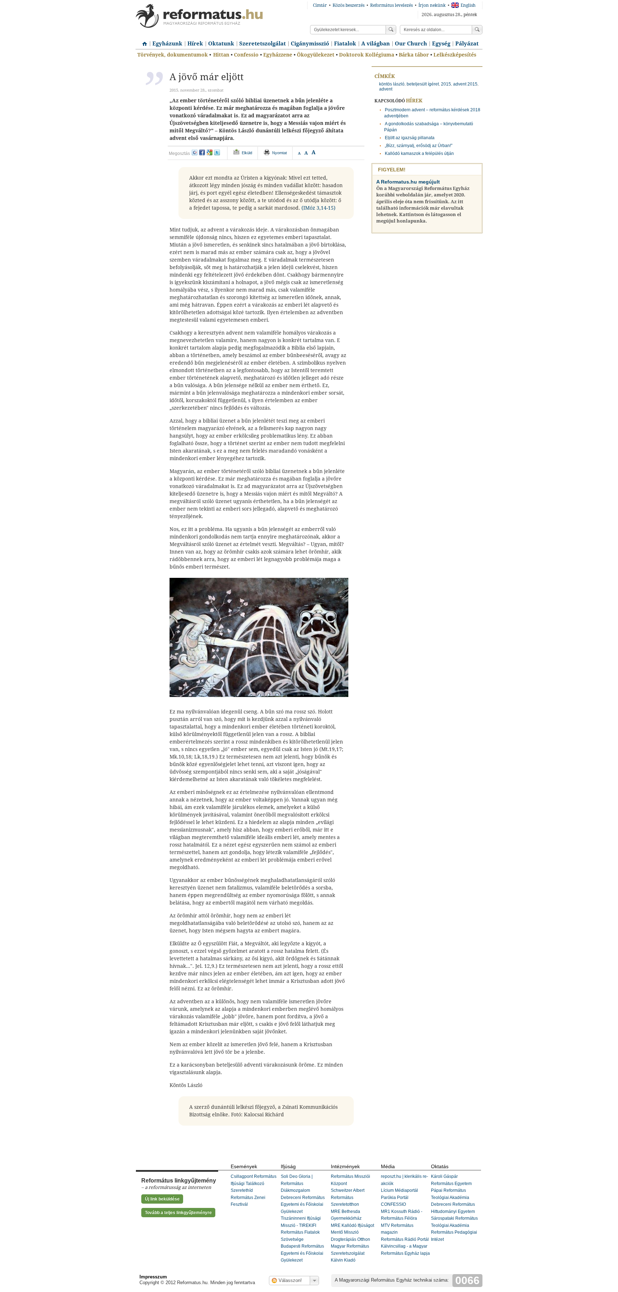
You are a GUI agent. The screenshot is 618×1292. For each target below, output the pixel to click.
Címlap (143, 41)
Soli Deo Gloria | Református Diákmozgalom (297, 1183)
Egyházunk (167, 43)
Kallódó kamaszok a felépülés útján (419, 153)
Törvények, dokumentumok (172, 55)
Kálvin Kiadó (343, 1260)
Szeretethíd (242, 1190)
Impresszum (153, 1276)
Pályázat (467, 43)
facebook (202, 152)
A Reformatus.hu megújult (408, 182)
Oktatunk (221, 43)
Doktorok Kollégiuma (366, 55)
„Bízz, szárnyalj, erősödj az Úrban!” (418, 145)
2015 (446, 84)
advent (385, 89)
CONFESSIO (393, 1204)
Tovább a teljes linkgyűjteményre (178, 1212)
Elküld (247, 153)
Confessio (246, 55)
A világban (375, 43)
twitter (217, 152)
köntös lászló (391, 84)
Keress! (477, 29)
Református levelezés (391, 5)
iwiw (194, 152)
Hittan (221, 55)
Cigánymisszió (310, 43)
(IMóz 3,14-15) (318, 208)
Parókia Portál (394, 1197)
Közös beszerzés (348, 5)
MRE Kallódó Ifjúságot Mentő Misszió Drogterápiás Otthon (352, 1232)
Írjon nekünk (432, 5)
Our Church (411, 43)
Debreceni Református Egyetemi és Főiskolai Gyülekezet (303, 1204)
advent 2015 (465, 84)
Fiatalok (345, 43)
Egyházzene (277, 55)
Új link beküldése (162, 1198)
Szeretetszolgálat (262, 43)
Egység (441, 43)
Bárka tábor (414, 55)
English (468, 5)
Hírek (195, 43)
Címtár (320, 5)
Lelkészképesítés (454, 55)
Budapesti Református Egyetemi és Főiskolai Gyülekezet (302, 1253)
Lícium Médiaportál (399, 1190)
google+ (209, 152)
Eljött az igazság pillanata (410, 137)
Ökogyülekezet (315, 55)
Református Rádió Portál (405, 1239)
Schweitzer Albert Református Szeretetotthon (347, 1197)
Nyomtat (279, 153)
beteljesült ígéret (423, 84)
